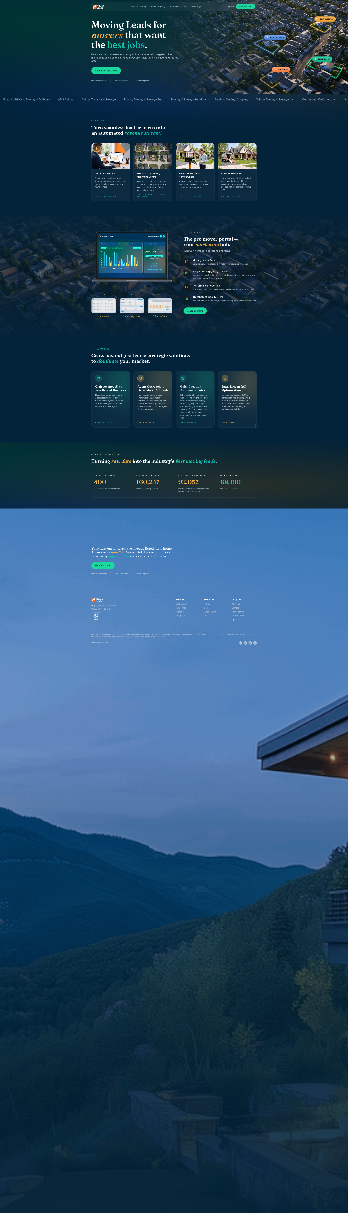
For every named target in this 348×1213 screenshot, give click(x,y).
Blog (206, 608)
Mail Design (196, 6)
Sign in (231, 6)
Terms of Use (238, 612)
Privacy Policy (238, 616)
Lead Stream (181, 604)
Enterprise (180, 616)
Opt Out (235, 619)
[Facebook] (255, 642)
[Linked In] (241, 642)
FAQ (205, 616)
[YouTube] (250, 642)
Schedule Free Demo (106, 70)
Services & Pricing (138, 6)
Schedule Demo (245, 6)
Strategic (180, 612)
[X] (246, 642)
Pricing (207, 604)
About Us (236, 604)
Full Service (181, 608)
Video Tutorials (210, 612)
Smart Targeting (158, 6)
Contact (235, 608)
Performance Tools (178, 6)
